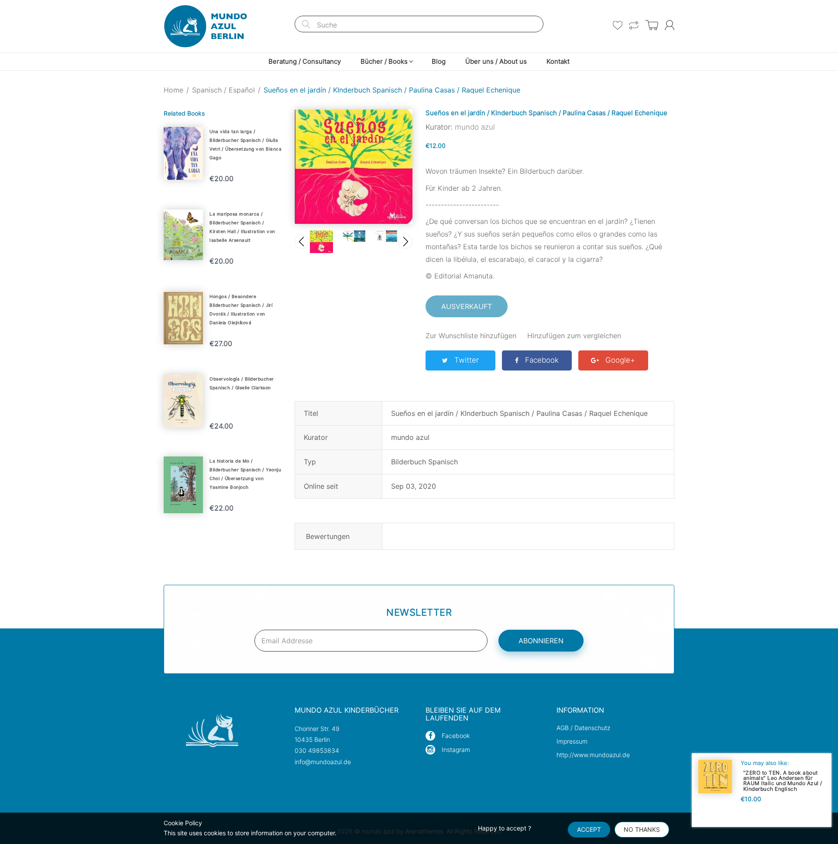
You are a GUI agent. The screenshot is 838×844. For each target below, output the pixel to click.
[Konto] (669, 25)
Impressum (571, 741)
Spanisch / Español (223, 90)
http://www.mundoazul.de (593, 754)
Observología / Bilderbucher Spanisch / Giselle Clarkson (242, 383)
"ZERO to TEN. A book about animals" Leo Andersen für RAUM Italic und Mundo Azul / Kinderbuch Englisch (782, 780)
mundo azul (475, 127)
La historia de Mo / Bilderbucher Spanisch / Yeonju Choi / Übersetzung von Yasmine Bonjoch (245, 474)
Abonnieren (541, 640)
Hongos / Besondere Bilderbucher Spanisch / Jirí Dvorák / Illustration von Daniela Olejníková (241, 309)
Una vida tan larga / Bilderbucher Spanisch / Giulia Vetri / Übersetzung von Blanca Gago (246, 144)
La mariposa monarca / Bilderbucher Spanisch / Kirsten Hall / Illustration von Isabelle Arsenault (242, 227)
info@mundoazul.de (323, 761)
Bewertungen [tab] (328, 536)
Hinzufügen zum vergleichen (574, 335)
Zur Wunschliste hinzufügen (471, 335)
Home (173, 90)
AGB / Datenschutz (583, 727)
